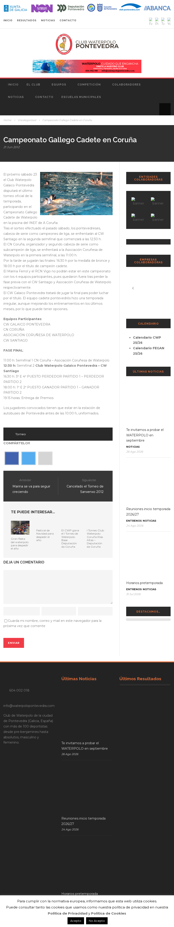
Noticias (16, 97)
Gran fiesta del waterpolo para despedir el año (20, 543)
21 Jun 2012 (11, 147)
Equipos (59, 84)
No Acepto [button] (97, 920)
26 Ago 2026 (134, 451)
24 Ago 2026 (134, 525)
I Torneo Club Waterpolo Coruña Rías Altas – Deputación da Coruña (95, 538)
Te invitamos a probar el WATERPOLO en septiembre (145, 435)
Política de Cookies (108, 913)
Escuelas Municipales (81, 97)
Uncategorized (27, 120)
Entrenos (134, 520)
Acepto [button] (75, 920)
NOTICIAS (48, 20)
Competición (89, 84)
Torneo (20, 434)
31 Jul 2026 (133, 594)
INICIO (7, 20)
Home (7, 120)
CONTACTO (68, 20)
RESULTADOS (26, 20)
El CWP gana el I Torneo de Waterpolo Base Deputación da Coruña (70, 538)
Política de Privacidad (67, 913)
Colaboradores (126, 84)
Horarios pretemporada (144, 583)
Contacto (44, 97)
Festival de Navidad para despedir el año (45, 535)
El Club (33, 84)
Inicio (13, 84)
